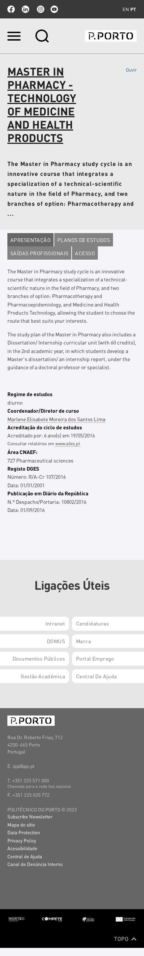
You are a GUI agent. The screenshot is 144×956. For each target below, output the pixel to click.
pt (133, 9)
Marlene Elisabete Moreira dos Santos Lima (56, 419)
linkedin (25, 9)
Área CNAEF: (22, 451)
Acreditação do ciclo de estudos (44, 427)
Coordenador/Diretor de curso (43, 410)
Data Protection (23, 832)
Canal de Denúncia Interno (35, 864)
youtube (54, 9)
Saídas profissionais (39, 253)
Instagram (40, 9)
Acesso (85, 253)
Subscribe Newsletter (29, 816)
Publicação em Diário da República (47, 493)
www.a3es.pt (67, 443)
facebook (11, 9)
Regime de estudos (29, 394)
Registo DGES (23, 468)
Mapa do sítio (21, 824)
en (126, 9)
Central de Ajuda (24, 856)
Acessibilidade (22, 848)
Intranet (55, 623)
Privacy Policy (21, 840)
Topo (122, 938)
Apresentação (30, 239)
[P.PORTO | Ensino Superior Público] (111, 36)
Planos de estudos (83, 239)
